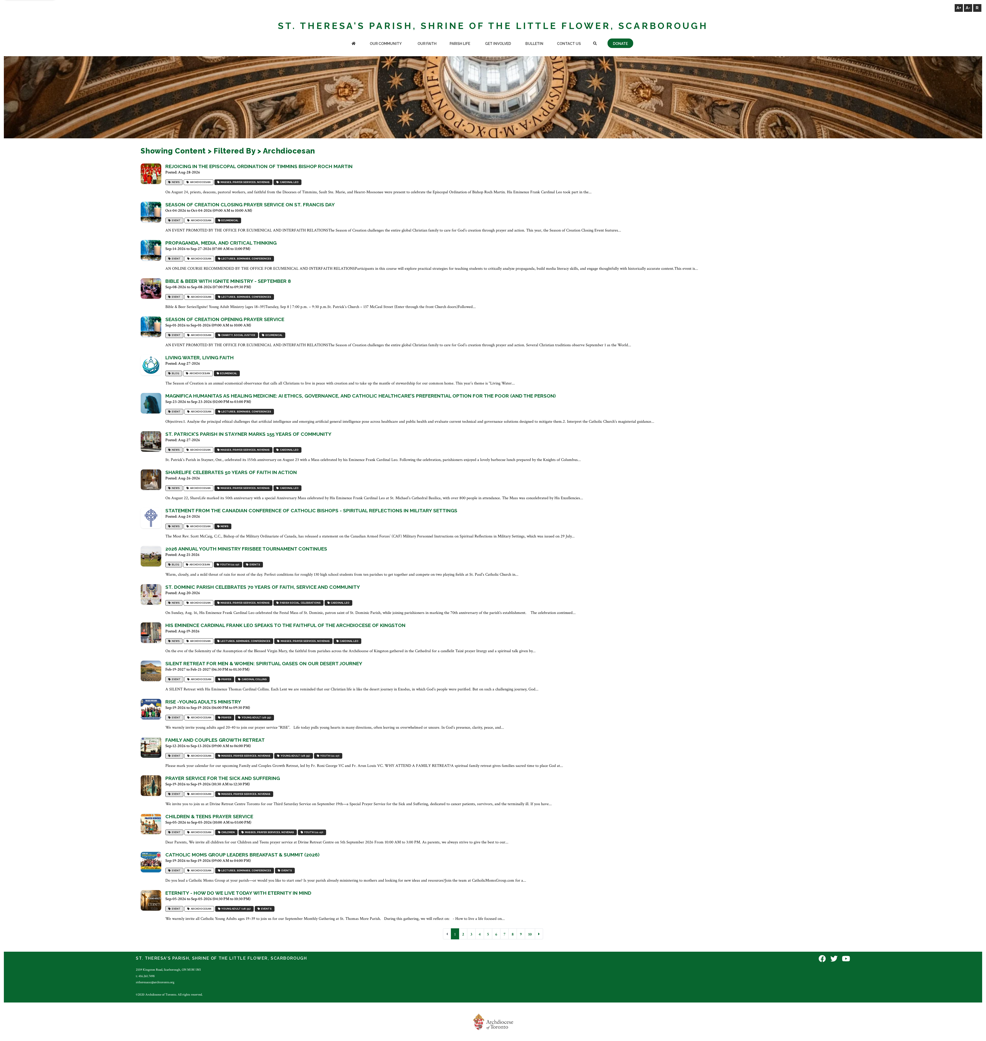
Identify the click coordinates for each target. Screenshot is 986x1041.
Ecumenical (229, 220)
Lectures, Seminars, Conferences (245, 258)
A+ (958, 7)
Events (254, 564)
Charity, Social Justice (237, 335)
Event (176, 220)
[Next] (539, 933)
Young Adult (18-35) (256, 717)
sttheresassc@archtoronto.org (155, 982)
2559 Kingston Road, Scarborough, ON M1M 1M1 (168, 970)
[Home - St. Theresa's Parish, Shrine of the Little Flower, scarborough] (353, 44)
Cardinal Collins (254, 679)
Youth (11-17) (229, 564)
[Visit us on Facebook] (822, 959)
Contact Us (569, 44)
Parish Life (460, 44)
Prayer (225, 679)
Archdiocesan (200, 182)
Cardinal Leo (289, 182)
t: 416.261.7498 (145, 976)
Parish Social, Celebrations (300, 602)
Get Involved (498, 44)
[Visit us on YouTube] (846, 959)
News (175, 182)
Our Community (386, 44)
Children (227, 832)
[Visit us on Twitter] (834, 959)
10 (530, 934)
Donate (620, 44)
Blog (175, 373)
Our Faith (427, 44)
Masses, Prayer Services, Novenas (245, 182)
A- (968, 7)
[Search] (595, 44)
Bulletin (534, 44)
